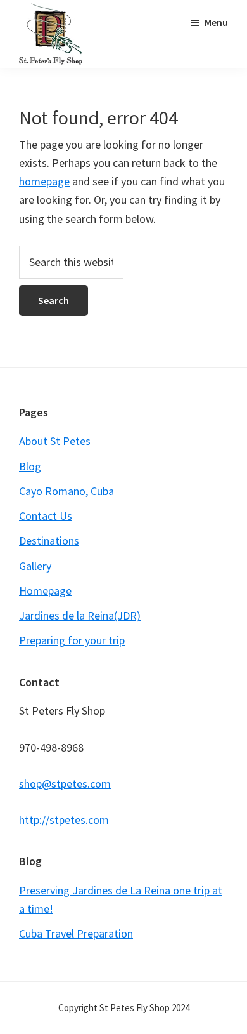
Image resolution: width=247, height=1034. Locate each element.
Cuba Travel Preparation (76, 933)
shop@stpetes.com (65, 783)
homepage (44, 181)
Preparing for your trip (72, 640)
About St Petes (55, 441)
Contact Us (45, 515)
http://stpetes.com (64, 819)
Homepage (45, 590)
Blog (30, 466)
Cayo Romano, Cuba (66, 491)
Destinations (49, 540)
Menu (216, 22)
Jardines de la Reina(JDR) (80, 615)
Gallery (35, 566)
